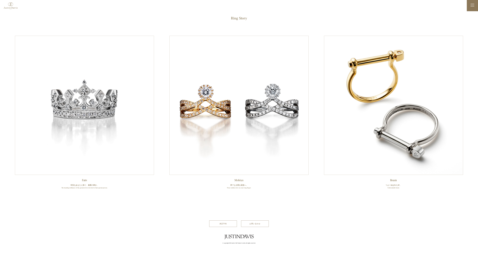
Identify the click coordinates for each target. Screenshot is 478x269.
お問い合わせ (254, 223)
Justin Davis (239, 240)
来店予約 (223, 223)
